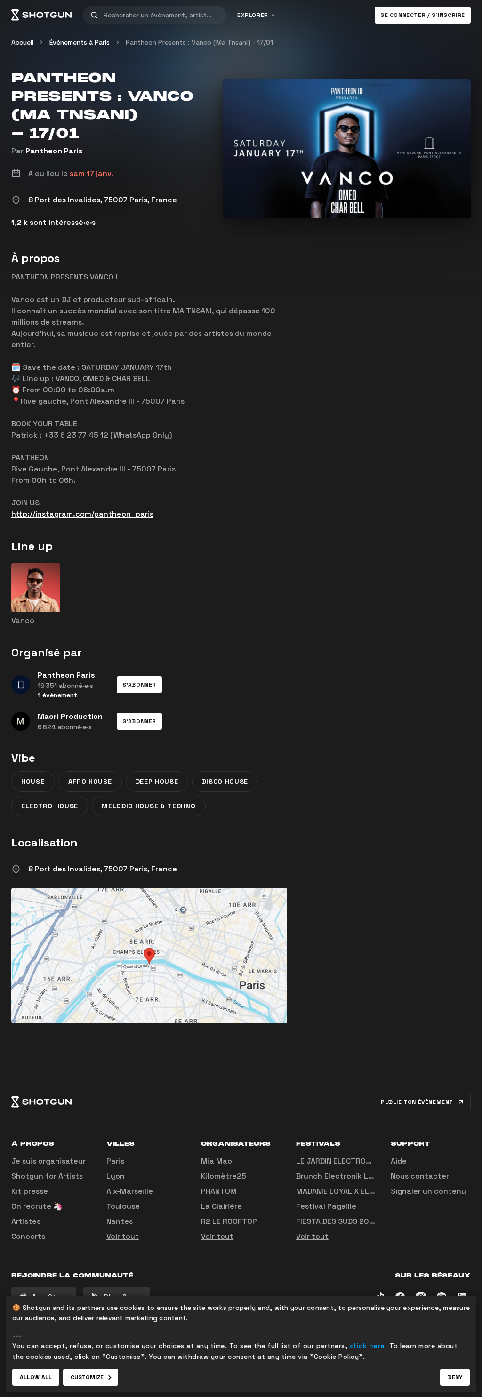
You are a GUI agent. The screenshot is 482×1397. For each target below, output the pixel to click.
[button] (139, 684)
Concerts (28, 1236)
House (33, 781)
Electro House (49, 806)
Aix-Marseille (129, 1191)
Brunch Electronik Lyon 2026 (349, 1176)
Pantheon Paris (54, 151)
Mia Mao (216, 1161)
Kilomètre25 (223, 1176)
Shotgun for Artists (47, 1176)
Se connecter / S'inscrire (422, 15)
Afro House (90, 781)
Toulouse (123, 1206)
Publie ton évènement (417, 1102)
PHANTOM (219, 1191)
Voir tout (122, 1236)
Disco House (225, 781)
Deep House (157, 781)
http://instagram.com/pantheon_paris (82, 514)
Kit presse (29, 1191)
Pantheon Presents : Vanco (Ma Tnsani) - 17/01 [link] (199, 42)
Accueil (22, 42)
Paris (115, 1161)
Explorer (252, 15)
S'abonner (139, 684)
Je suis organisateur (48, 1161)
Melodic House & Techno (148, 806)
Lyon (115, 1176)
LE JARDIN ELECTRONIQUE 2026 (352, 1161)
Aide (399, 1161)
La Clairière (221, 1206)
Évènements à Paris (79, 42)
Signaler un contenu (428, 1191)
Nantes (119, 1221)
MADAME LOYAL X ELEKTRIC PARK (355, 1191)
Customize (87, 1377)
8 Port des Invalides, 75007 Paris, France (102, 869)
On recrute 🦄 (37, 1206)
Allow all (36, 1377)
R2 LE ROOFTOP (229, 1221)
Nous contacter (420, 1176)
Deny (455, 1377)
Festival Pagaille (326, 1206)
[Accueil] (41, 15)
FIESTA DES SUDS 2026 (337, 1221)
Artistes (25, 1221)
